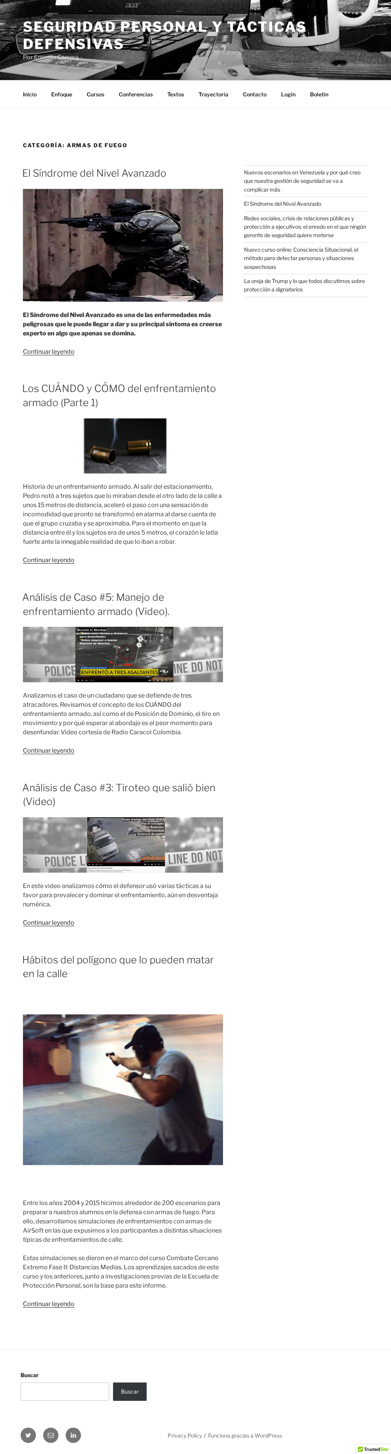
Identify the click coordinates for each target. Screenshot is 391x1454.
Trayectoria (213, 94)
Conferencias (136, 94)
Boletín (319, 94)
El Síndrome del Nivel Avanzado (94, 173)
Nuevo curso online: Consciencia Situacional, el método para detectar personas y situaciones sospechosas (301, 258)
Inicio (30, 94)
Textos (175, 94)
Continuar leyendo (48, 351)
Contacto (255, 94)
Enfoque (61, 94)
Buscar (30, 1375)
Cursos (95, 94)
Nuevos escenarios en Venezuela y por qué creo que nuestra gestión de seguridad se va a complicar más (302, 181)
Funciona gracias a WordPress (245, 1435)
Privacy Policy (185, 1435)
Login (288, 94)
